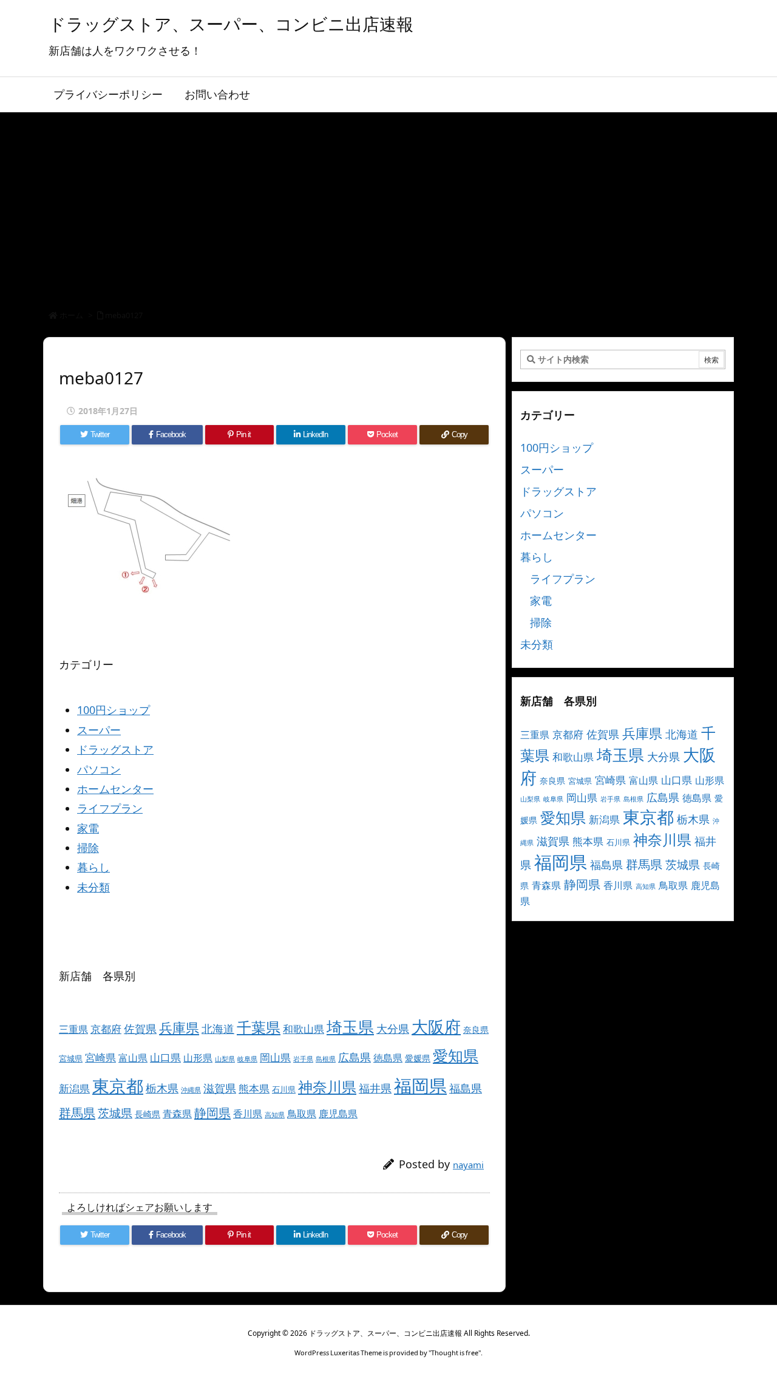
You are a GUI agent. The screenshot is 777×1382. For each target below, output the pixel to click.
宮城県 (71, 1058)
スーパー (99, 730)
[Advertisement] (388, 203)
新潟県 (74, 1088)
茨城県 (115, 1113)
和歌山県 (303, 1029)
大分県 (392, 1028)
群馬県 (77, 1112)
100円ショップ (113, 710)
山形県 (197, 1057)
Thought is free (454, 1352)
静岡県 (212, 1112)
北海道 (218, 1028)
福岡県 (420, 1086)
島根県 (326, 1059)
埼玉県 (350, 1027)
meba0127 (124, 315)
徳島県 (387, 1057)
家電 (88, 828)
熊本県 (254, 1088)
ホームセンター (115, 788)
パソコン (99, 769)
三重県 (73, 1029)
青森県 (177, 1113)
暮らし (93, 867)
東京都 (117, 1085)
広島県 (354, 1056)
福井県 (375, 1088)
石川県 (284, 1089)
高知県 (275, 1115)
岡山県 (275, 1057)
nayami (468, 1165)
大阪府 (436, 1026)
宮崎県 (100, 1057)
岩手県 (303, 1059)
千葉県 (258, 1027)
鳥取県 (301, 1113)
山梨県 (225, 1059)
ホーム (71, 315)
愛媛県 (417, 1058)
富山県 (133, 1057)
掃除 (88, 847)
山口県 (165, 1057)
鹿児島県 (338, 1113)
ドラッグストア (115, 749)
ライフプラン (110, 808)
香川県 (247, 1113)
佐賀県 (140, 1028)
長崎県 (147, 1114)
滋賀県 (219, 1088)
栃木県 (162, 1087)
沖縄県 (191, 1090)
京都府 (105, 1029)
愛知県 (455, 1055)
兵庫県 (179, 1027)
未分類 (93, 887)
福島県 (465, 1088)
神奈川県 (327, 1087)
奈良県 (476, 1029)
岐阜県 (247, 1059)
